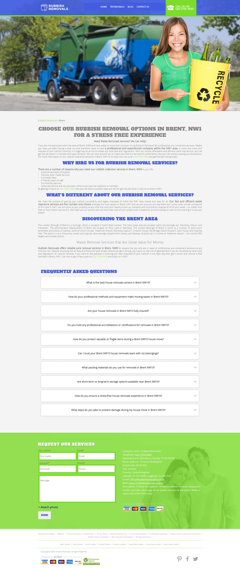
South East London (153, 544)
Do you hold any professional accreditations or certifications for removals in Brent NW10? (118, 325)
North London (90, 544)
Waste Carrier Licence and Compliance (185, 534)
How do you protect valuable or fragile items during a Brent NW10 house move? (118, 339)
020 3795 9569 (140, 156)
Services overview (74, 534)
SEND (44, 515)
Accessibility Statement (159, 534)
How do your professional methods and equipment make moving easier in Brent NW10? (118, 296)
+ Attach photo (48, 507)
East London (77, 544)
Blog (130, 6)
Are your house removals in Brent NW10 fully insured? (118, 310)
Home (103, 6)
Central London (105, 544)
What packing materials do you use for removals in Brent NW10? (118, 367)
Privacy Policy (102, 534)
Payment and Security (118, 534)
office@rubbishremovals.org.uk (147, 479)
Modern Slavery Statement (98, 537)
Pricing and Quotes (143, 537)
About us (60, 534)
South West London (136, 544)
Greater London (119, 544)
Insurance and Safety (46, 534)
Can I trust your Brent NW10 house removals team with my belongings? (118, 353)
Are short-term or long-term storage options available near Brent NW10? (118, 381)
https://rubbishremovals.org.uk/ (146, 483)
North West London (171, 544)
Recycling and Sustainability (122, 537)
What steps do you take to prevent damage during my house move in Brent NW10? (118, 410)
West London (65, 544)
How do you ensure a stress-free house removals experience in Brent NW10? (118, 395)
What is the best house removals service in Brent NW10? (118, 282)
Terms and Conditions (138, 534)
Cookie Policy (89, 534)
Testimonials (117, 6)
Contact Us (143, 6)
